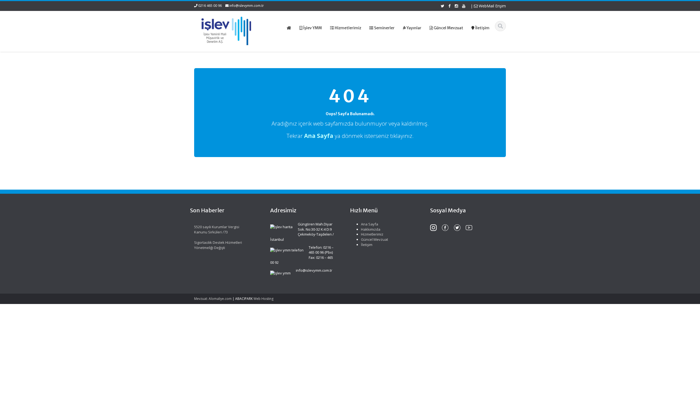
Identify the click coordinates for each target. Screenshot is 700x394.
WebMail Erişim (492, 5)
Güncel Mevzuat (374, 239)
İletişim (366, 244)
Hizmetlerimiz (372, 234)
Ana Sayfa (369, 224)
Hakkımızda (370, 229)
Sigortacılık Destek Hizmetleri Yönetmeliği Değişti (218, 245)
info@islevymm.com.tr (246, 5)
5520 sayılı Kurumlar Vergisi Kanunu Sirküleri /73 (216, 229)
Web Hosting (263, 298)
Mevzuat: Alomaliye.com (213, 298)
